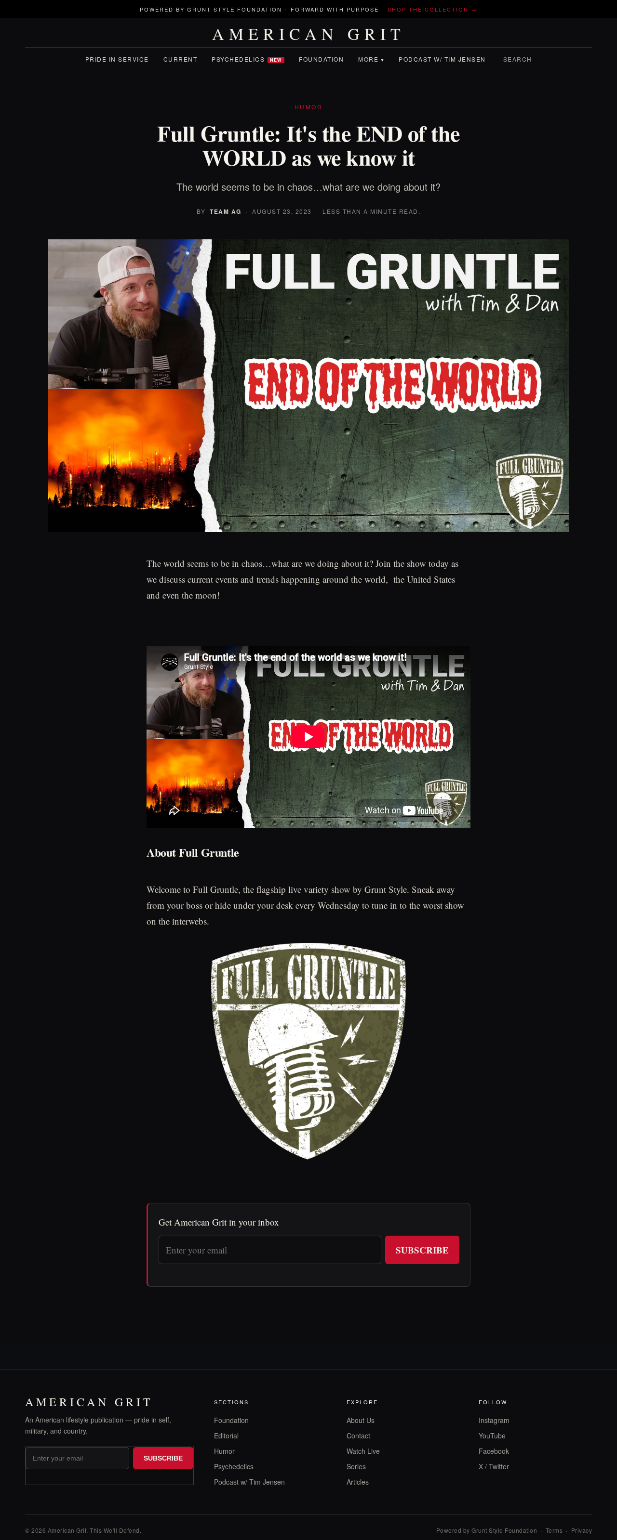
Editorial (226, 1435)
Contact (358, 1435)
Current (180, 59)
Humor (224, 1451)
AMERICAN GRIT (308, 34)
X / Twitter (494, 1466)
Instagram (494, 1420)
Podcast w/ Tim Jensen (442, 59)
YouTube (492, 1435)
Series (356, 1466)
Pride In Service (117, 59)
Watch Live (363, 1451)
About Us (361, 1420)
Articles (358, 1482)
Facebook (494, 1451)
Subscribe (422, 1249)
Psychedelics (247, 59)
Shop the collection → (432, 9)
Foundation (321, 59)
